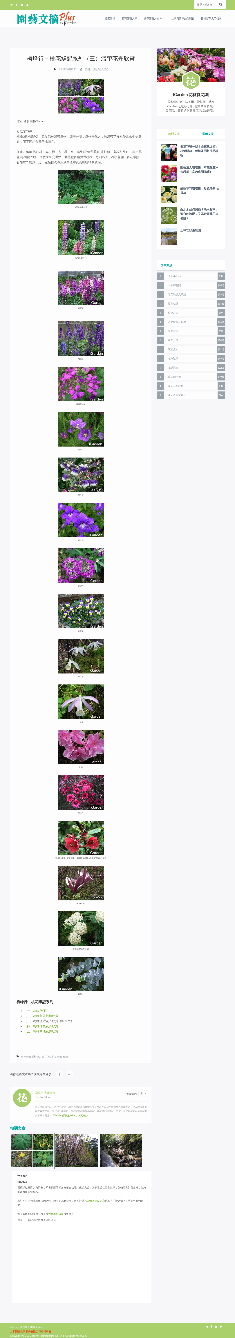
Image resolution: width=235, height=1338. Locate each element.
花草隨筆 (57, 1056)
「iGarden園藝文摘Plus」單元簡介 (70, 1115)
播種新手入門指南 (211, 18)
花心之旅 (45, 1056)
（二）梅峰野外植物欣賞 (41, 1016)
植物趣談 (173, 312)
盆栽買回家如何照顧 (182, 18)
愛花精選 (173, 303)
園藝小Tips (174, 276)
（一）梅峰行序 (35, 1011)
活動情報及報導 (177, 321)
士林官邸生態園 (190, 230)
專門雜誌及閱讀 (177, 294)
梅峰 (65, 1056)
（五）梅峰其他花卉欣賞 (41, 1031)
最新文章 (208, 133)
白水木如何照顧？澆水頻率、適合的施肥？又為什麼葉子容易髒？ (199, 214)
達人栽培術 (174, 376)
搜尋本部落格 (56, 1213)
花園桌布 (173, 349)
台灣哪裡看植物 (30, 1056)
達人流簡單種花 (177, 395)
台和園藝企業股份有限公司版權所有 (30, 1331)
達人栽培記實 (175, 385)
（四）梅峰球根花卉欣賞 (41, 1026)
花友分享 (173, 340)
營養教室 (173, 331)
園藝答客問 (174, 285)
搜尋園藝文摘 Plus (154, 18)
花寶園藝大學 (129, 18)
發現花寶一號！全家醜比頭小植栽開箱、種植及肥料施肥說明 (199, 151)
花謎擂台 (173, 367)
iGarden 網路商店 (95, 1200)
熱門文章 (174, 133)
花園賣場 (110, 18)
